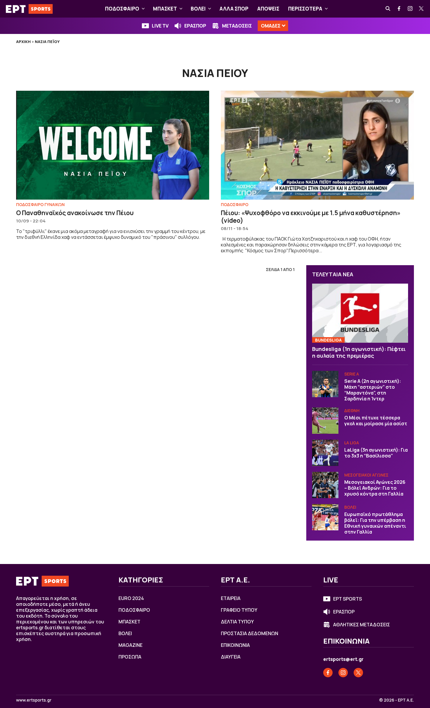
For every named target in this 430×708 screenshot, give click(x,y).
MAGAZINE (130, 645)
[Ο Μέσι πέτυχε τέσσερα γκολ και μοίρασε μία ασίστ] (325, 420)
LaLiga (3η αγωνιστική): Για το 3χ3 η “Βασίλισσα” (376, 453)
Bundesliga (328, 340)
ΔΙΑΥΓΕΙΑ (230, 657)
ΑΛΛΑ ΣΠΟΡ (233, 8)
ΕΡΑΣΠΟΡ (195, 26)
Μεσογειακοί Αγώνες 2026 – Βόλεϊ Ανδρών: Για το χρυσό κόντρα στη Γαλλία (374, 488)
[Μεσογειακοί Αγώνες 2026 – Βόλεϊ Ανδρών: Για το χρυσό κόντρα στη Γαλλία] (325, 485)
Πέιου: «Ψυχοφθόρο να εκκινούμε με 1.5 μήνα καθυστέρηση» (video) (310, 216)
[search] (388, 8)
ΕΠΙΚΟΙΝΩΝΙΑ (235, 645)
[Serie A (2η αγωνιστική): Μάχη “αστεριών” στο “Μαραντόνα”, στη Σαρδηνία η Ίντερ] (325, 384)
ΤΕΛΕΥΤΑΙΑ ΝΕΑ (332, 274)
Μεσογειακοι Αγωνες (366, 475)
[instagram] (410, 8)
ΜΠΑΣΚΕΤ (165, 8)
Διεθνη (352, 410)
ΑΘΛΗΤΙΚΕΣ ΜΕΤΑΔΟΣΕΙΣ (361, 624)
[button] (143, 9)
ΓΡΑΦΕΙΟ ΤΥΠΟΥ (239, 610)
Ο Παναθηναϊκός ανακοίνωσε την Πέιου (75, 213)
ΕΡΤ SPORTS (347, 599)
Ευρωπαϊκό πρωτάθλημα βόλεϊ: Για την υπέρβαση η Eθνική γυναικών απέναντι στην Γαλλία (375, 523)
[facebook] (399, 8)
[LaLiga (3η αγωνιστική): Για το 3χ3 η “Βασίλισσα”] (325, 453)
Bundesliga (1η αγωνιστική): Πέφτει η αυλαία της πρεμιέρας (359, 352)
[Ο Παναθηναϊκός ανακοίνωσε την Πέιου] (112, 145)
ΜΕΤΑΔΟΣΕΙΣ (237, 26)
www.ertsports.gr (33, 700)
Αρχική (23, 41)
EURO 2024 (131, 598)
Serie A (351, 374)
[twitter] (421, 8)
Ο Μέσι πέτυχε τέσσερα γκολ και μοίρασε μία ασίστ (375, 420)
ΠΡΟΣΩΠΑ (129, 657)
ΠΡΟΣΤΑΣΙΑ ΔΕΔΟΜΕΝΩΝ (249, 633)
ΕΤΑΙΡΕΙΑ (230, 598)
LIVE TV (160, 26)
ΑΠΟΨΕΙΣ (268, 8)
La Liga (351, 442)
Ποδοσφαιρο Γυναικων (40, 204)
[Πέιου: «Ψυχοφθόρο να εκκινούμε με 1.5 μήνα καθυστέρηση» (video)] (317, 145)
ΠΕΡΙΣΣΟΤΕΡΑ (305, 8)
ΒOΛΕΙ (198, 8)
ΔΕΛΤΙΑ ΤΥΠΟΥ (237, 621)
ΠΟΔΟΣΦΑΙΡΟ (122, 8)
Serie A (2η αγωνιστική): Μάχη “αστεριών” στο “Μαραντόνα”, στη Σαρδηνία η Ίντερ (372, 390)
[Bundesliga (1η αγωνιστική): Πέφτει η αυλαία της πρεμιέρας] (360, 313)
